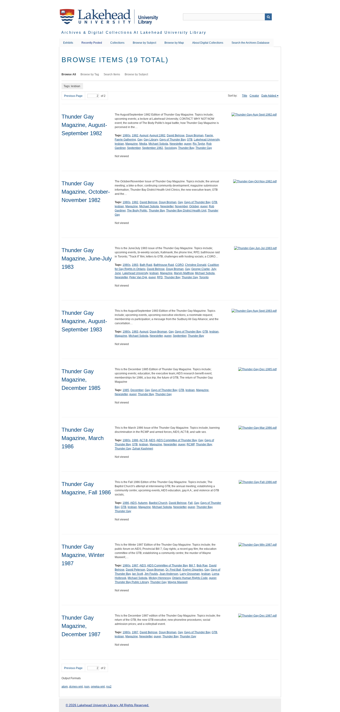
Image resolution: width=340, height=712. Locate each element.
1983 (135, 264)
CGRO (179, 264)
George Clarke (200, 269)
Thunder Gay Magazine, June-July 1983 (87, 258)
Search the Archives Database (250, 42)
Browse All (69, 74)
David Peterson (135, 569)
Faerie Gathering (125, 139)
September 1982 (152, 148)
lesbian (119, 143)
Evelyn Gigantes (192, 569)
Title (244, 95)
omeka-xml (98, 686)
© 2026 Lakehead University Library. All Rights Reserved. (107, 705)
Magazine (131, 143)
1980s (126, 135)
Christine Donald (195, 264)
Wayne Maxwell (178, 582)
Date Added (268, 95)
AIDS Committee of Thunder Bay (176, 440)
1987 (135, 565)
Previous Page (73, 96)
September (134, 148)
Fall (190, 502)
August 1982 (157, 135)
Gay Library (151, 139)
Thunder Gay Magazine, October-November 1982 (86, 191)
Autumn (143, 502)
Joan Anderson (168, 573)
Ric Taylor (199, 143)
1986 (135, 440)
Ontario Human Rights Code (190, 578)
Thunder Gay (203, 148)
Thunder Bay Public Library (132, 582)
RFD (160, 277)
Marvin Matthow (184, 273)
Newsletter (176, 143)
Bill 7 (192, 565)
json (87, 686)
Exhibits (68, 42)
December (136, 390)
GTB (189, 139)
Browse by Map (174, 42)
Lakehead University (206, 139)
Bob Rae (202, 565)
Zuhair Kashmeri (142, 448)
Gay (139, 139)
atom (65, 686)
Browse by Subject (144, 42)
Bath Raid (146, 264)
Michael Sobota (158, 143)
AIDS (152, 440)
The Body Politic (137, 210)
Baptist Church (158, 502)
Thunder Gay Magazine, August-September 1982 (84, 124)
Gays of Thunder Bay (172, 139)
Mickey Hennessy (160, 578)
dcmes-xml (76, 686)
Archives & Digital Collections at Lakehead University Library (133, 32)
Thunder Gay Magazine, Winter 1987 (83, 555)
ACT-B (143, 440)
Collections (117, 42)
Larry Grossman (190, 573)
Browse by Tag (89, 74)
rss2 (108, 686)
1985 (126, 390)
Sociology (170, 148)
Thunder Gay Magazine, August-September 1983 (84, 321)
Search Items (112, 74)
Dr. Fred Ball (173, 569)
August (143, 135)
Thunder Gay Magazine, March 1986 (83, 438)
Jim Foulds (151, 573)
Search (268, 16)
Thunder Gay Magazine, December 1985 (81, 379)
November (181, 206)
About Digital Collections (207, 42)
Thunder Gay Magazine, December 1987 (81, 625)
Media (143, 143)
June (118, 273)
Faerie (209, 135)
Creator (254, 95)
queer (187, 143)
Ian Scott (137, 573)
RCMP (191, 444)
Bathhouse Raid (164, 264)
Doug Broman (195, 135)
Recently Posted (91, 42)
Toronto (204, 277)
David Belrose (176, 135)
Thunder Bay (186, 148)
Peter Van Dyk (138, 277)
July (213, 269)
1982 (135, 135)
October (194, 206)
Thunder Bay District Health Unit (186, 210)
